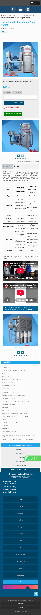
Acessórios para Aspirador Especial (14, 370)
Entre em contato (21, 470)
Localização (20, 513)
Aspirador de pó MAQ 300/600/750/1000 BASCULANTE (19, 439)
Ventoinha (5, 429)
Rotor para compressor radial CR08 (14, 413)
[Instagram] (20, 587)
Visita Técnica (20, 554)
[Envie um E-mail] (20, 9)
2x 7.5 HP (18, 92)
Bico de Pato (6, 373)
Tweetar (4, 32)
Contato (20, 568)
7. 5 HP (8, 92)
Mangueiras (6, 407)
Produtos (6, 362)
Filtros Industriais (20, 348)
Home (20, 499)
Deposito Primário (8, 392)
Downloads (20, 534)
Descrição (7, 166)
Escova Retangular (8, 398)
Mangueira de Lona (8, 404)
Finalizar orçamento (14, 114)
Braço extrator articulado (11, 380)
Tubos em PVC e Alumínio (10, 423)
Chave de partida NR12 (9, 386)
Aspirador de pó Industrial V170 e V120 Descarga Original (18, 435)
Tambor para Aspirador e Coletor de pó (15, 416)
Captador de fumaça (9, 383)
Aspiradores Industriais (10, 432)
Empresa (20, 506)
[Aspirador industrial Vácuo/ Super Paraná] (20, 60)
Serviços (20, 527)
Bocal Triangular (8, 377)
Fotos (20, 540)
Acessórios (5, 367)
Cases (20, 547)
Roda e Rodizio (7, 410)
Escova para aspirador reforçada (13, 395)
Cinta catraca (6, 389)
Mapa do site (20, 575)
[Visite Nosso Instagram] (27, 9)
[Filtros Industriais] (20, 330)
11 (20, 449)
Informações (20, 561)
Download (18, 166)
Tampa (4, 419)
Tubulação (5, 426)
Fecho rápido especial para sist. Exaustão (16, 401)
